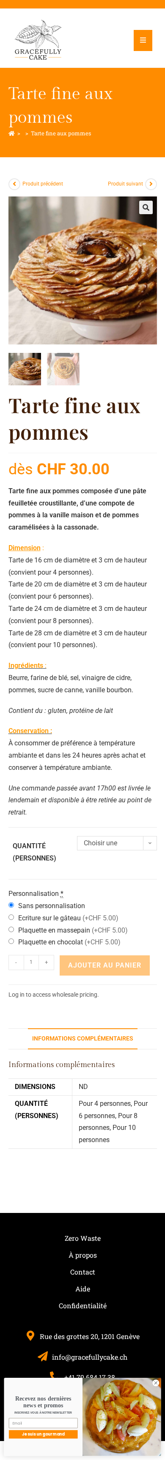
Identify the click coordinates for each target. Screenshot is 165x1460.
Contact (82, 1271)
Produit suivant (125, 184)
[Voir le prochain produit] (151, 184)
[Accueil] (11, 133)
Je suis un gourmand (43, 1434)
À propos (83, 1254)
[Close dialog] (156, 1383)
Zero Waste (83, 1238)
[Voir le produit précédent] (14, 184)
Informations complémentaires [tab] (82, 1038)
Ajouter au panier (104, 965)
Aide (82, 1288)
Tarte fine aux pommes (61, 133)
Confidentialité (83, 1305)
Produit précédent (42, 184)
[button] (146, 207)
